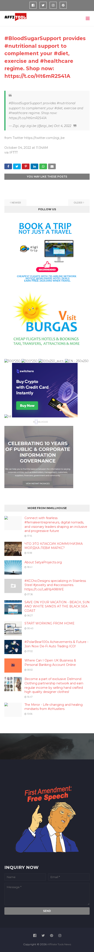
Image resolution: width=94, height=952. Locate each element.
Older (78, 202)
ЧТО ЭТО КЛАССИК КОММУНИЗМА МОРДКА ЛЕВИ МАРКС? (53, 546)
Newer (16, 202)
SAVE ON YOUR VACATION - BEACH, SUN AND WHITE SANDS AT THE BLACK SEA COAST (57, 606)
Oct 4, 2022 (62, 126)
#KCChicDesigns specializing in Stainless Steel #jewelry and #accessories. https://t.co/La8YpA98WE (55, 585)
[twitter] (43, 5)
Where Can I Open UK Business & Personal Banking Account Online (50, 662)
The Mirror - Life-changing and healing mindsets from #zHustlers (53, 707)
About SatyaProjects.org (43, 562)
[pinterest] (63, 5)
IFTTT (13, 152)
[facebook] (33, 5)
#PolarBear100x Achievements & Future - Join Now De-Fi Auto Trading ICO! (56, 644)
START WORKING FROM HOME (49, 623)
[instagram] (53, 5)
